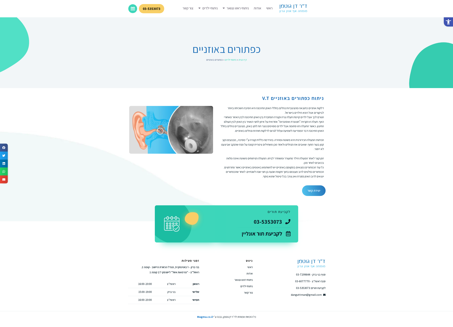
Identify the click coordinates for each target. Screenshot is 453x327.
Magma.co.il (205, 317)
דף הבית (243, 59)
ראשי (269, 8)
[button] (448, 22)
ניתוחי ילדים (210, 8)
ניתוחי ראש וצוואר (238, 8)
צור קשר (188, 8)
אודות (257, 8)
